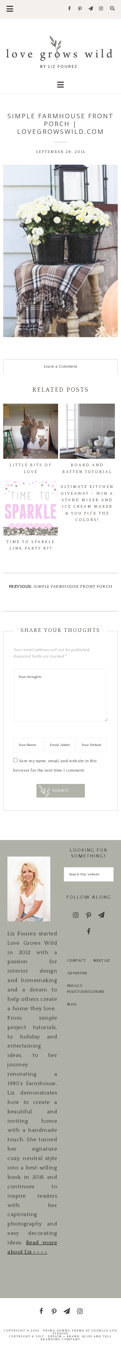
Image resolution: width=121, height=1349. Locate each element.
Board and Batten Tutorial (87, 468)
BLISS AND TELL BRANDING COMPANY (76, 1338)
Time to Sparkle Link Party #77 (30, 545)
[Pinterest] (80, 9)
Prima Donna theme (64, 1330)
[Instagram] (101, 9)
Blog (72, 1004)
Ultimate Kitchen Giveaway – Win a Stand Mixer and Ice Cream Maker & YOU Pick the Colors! (87, 503)
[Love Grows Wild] (60, 51)
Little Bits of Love (30, 468)
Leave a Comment (60, 366)
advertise (77, 973)
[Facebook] (69, 9)
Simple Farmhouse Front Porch (73, 586)
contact (76, 961)
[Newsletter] (90, 9)
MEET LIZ (102, 961)
